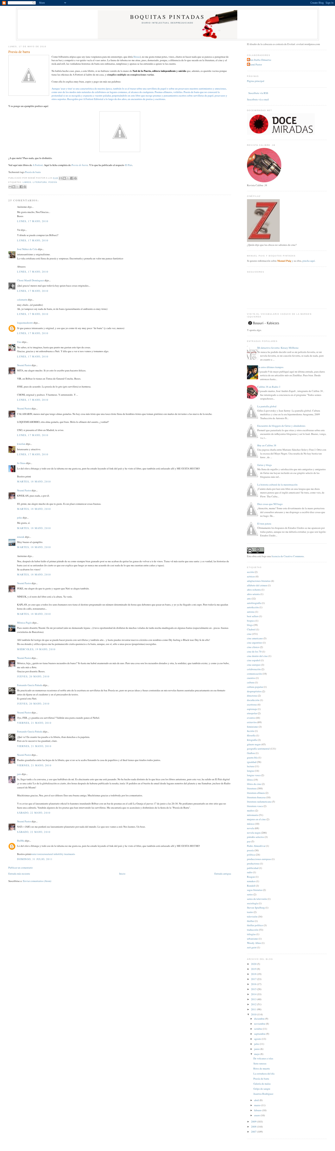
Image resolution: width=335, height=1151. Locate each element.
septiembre (260, 1033)
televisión (252, 916)
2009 (254, 1121)
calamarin (22, 299)
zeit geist (251, 947)
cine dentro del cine (257, 656)
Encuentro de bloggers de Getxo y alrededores (281, 425)
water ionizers (38, 854)
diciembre (259, 1018)
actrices (251, 576)
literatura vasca (255, 806)
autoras (251, 611)
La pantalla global (266, 406)
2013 (254, 999)
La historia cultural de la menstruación (277, 484)
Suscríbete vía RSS (258, 93)
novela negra (254, 832)
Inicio (122, 873)
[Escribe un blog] (64, 178)
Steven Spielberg (256, 907)
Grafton (251, 753)
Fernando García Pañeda (29, 685)
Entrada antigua (222, 873)
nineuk (20, 537)
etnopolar (252, 713)
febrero (258, 1110)
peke (19, 517)
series (250, 894)
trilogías (251, 934)
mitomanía (252, 815)
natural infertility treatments (60, 854)
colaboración (254, 669)
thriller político (255, 925)
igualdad (251, 762)
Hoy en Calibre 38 (266, 445)
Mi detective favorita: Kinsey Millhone (278, 347)
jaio (19, 774)
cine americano (255, 638)
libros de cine (254, 784)
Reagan (251, 876)
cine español (253, 660)
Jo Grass (21, 463)
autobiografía (254, 603)
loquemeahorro (25, 322)
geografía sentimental (258, 748)
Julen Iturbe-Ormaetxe (259, 60)
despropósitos (254, 691)
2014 (254, 994)
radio (249, 872)
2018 (254, 974)
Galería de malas (262, 1083)
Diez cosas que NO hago (270, 504)
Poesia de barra (79, 165)
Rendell (251, 885)
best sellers (252, 616)
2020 (254, 964)
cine (249, 634)
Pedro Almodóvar (256, 846)
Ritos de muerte (261, 1068)
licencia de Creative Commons (288, 556)
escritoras (252, 704)
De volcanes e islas (263, 1058)
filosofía (251, 735)
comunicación (254, 673)
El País (128, 165)
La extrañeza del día (264, 1073)
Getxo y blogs (264, 465)
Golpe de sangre (261, 1088)
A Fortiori (38, 165)
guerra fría (252, 757)
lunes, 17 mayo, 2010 (32, 221)
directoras (252, 695)
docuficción (253, 700)
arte (249, 598)
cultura (250, 682)
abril (257, 1100)
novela (250, 828)
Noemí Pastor (24, 365)
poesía (52, 182)
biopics (251, 620)
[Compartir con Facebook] (72, 178)
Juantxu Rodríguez (263, 1093)
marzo (257, 1105)
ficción (250, 731)
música (250, 823)
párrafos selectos (255, 837)
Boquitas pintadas (167, 16)
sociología (252, 903)
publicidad (252, 868)
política (251, 854)
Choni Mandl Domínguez (30, 280)
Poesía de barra (19, 51)
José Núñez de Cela (27, 249)
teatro (250, 912)
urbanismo (252, 938)
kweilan (21, 444)
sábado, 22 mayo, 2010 (33, 812)
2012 (254, 1004)
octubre (258, 1028)
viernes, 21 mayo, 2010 (34, 722)
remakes (251, 881)
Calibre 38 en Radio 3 (268, 386)
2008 (254, 1126)
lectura (250, 766)
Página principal (255, 81)
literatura (40, 182)
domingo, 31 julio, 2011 (35, 859)
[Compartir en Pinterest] (75, 178)
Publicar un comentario (20, 867)
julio (257, 1044)
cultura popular (255, 687)
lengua (250, 770)
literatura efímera (256, 793)
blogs (250, 625)
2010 (254, 1014)
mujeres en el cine (256, 819)
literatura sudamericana (259, 801)
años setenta (253, 594)
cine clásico (253, 647)
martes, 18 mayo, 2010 (34, 481)
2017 (254, 979)
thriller (250, 921)
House (136, 56)
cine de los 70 (254, 651)
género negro (254, 744)
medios (251, 810)
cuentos (251, 678)
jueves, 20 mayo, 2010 (33, 676)
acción (250, 572)
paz (249, 841)
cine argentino (254, 642)
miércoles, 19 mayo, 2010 (36, 649)
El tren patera (264, 523)
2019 (254, 969)
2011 (254, 1009)
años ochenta (254, 589)
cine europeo (254, 664)
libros (27, 182)
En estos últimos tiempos (270, 367)
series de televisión (257, 899)
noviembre (260, 1023)
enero (257, 1115)
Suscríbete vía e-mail (258, 99)
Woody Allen (254, 943)
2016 (254, 984)
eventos (251, 717)
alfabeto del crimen (257, 585)
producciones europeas (259, 859)
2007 (254, 1131)
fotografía (252, 740)
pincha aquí (308, 260)
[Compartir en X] (68, 178)
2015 (254, 989)
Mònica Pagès (24, 622)
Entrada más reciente (19, 873)
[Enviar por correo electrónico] (61, 178)
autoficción (253, 607)
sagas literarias (254, 890)
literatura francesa (256, 797)
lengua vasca (254, 775)
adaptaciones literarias (258, 581)
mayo (257, 1054)
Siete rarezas (259, 1063)
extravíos (252, 722)
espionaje (252, 709)
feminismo (252, 726)
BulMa (20, 840)
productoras (253, 863)
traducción (252, 929)
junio (257, 1049)
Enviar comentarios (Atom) (37, 881)
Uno (19, 342)
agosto (258, 1039)
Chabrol (251, 629)
